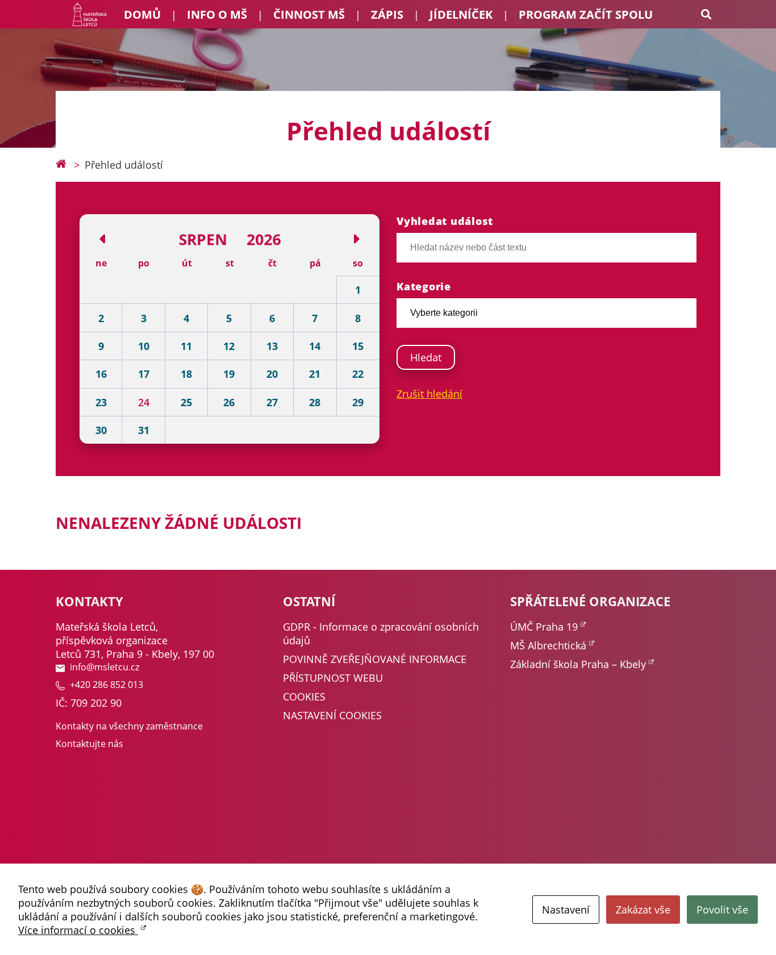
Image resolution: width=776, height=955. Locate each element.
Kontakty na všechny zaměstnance (129, 726)
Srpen (202, 238)
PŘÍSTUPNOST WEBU (333, 678)
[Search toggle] (706, 14)
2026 (264, 238)
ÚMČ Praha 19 (544, 626)
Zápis (387, 14)
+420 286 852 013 (106, 684)
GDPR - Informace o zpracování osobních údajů (381, 633)
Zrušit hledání (429, 394)
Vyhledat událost (445, 221)
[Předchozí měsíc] (102, 238)
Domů (142, 14)
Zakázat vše (643, 909)
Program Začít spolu (586, 14)
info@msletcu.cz (104, 667)
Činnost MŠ (309, 14)
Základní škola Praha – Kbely (578, 664)
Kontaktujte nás (89, 743)
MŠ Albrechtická (548, 645)
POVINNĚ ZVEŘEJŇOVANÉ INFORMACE (374, 659)
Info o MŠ (217, 14)
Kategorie (424, 286)
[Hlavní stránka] (61, 165)
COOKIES (304, 696)
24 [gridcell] (143, 402)
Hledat (425, 357)
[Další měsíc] (356, 238)
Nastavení (566, 909)
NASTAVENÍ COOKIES (332, 715)
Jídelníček (461, 14)
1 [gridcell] (358, 290)
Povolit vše (722, 909)
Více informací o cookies (78, 930)
